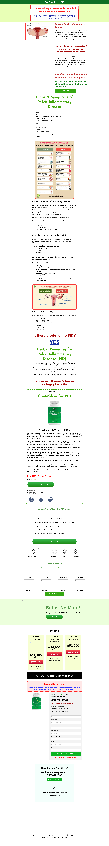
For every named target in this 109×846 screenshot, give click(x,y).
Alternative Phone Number (57, 725)
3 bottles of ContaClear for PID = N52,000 (60, 711)
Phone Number (54, 719)
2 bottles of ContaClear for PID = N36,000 (60, 710)
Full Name (53, 714)
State (52, 747)
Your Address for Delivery (57, 736)
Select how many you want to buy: (59, 706)
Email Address (54, 730)
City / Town (53, 741)
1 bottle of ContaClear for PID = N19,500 (60, 708)
